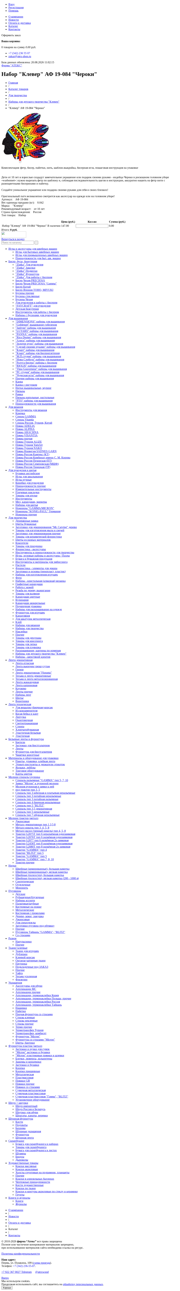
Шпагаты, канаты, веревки (31, 1115)
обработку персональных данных (83, 1284)
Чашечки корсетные (27, 754)
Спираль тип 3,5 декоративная (33, 808)
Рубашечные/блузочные (29, 897)
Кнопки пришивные (27, 1071)
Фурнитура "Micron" (27, 1036)
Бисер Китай (23, 286)
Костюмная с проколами (30, 913)
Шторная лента (24, 1137)
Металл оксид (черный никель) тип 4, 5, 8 (40, 830)
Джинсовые (22, 821)
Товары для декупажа (28, 637)
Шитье (19, 697)
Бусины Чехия (24, 299)
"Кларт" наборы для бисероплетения (37, 353)
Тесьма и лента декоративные (33, 675)
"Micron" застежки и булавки (32, 1052)
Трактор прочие (24, 862)
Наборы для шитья (26, 505)
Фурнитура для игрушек (30, 612)
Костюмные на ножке (28, 906)
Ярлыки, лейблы (25, 767)
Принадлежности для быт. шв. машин (38, 258)
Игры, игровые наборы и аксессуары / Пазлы (42, 555)
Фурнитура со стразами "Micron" (35, 1039)
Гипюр (19, 669)
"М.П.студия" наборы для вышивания (38, 356)
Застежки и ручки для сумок (32, 1049)
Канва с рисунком (26, 384)
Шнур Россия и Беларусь (30, 1109)
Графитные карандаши (29, 584)
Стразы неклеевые (26, 1020)
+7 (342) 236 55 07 (19, 53)
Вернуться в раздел (12, 239)
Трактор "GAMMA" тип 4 (31, 849)
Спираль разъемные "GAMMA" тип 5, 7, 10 (41, 780)
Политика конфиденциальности (20, 1253)
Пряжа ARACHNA (26, 432)
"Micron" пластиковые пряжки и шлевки (39, 1055)
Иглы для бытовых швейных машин (37, 251)
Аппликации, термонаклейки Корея (37, 995)
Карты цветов (23, 773)
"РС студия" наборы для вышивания (37, 372)
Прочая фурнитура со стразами (34, 1014)
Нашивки (21, 1007)
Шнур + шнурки (18, 1102)
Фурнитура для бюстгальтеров (33, 751)
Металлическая (24, 1074)
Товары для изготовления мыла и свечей (39, 530)
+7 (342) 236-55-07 (24, 1265)
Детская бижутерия (27, 308)
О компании (15, 16)
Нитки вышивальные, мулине (33, 387)
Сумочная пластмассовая (30, 1093)
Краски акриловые (26, 1169)
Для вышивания (18, 318)
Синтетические (24, 881)
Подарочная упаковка (28, 606)
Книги (19, 1200)
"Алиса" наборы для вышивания (35, 340)
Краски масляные (26, 1166)
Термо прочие (23, 1026)
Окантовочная (24, 720)
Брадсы (19, 1156)
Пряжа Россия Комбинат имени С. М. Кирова (42, 457)
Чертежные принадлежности (32, 1181)
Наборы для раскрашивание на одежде (38, 609)
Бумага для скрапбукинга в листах (36, 1150)
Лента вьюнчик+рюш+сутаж (32, 666)
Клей (18, 622)
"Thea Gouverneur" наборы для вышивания (41, 368)
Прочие (20, 928)
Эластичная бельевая (28, 732)
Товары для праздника (28, 546)
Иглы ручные (23, 479)
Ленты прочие (24, 691)
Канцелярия (22, 615)
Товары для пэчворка (28, 647)
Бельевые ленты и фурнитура (26, 739)
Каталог (13, 26)
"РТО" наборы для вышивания (34, 400)
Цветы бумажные (25, 523)
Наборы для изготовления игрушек (36, 574)
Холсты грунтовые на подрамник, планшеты (42, 1172)
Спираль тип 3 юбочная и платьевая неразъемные (45, 792)
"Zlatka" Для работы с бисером (33, 277)
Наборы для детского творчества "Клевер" (33, 101)
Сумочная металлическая (30, 1090)
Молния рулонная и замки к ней (34, 786)
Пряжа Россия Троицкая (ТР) (32, 467)
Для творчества (17, 95)
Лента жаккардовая (27, 682)
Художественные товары (23, 1162)
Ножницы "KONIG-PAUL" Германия (37, 511)
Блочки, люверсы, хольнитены (33, 1058)
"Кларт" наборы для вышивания (34, 349)
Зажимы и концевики (28, 1061)
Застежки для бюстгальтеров (32, 745)
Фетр (18, 577)
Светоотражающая (26, 723)
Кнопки (20, 1068)
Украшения (15, 982)
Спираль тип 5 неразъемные (32, 811)
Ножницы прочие (26, 514)
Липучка (20, 716)
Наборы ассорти (25, 900)
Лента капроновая (26, 685)
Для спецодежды (25, 922)
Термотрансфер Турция (29, 1030)
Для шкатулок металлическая (32, 618)
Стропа (19, 726)
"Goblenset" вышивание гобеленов (36, 324)
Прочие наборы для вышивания (34, 378)
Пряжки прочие (24, 1083)
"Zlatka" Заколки (25, 267)
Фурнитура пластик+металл (25, 1045)
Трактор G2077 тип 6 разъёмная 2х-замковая (42, 840)
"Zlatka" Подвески (26, 270)
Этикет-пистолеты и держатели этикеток (40, 764)
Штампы (20, 1153)
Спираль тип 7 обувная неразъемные (37, 815)
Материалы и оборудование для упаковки (33, 758)
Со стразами (22, 935)
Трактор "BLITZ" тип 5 (29, 852)
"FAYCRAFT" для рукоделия (32, 305)
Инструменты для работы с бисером (37, 312)
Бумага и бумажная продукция (33, 558)
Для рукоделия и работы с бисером (36, 302)
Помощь (13, 10)
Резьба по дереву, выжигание (32, 590)
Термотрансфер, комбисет (30, 1033)
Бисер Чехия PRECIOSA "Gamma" (36, 283)
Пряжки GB (22, 1080)
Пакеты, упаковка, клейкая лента (35, 761)
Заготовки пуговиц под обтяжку (34, 925)
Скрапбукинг (16, 1140)
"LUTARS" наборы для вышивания (36, 331)
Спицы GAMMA (25, 416)
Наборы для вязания (27, 625)
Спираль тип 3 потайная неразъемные (38, 796)
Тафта (19, 973)
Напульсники (23, 941)
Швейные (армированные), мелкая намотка (41, 871)
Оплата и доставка (19, 22)
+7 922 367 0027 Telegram (16, 1271)
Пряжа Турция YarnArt (29, 444)
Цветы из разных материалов (33, 539)
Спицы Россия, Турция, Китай (33, 422)
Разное (12, 938)
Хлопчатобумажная (27, 729)
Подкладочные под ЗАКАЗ (31, 966)
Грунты (19, 1194)
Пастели (20, 565)
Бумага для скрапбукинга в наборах (36, 1143)
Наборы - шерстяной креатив (32, 656)
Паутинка (21, 963)
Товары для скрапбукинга (30, 1147)
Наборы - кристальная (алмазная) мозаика (40, 580)
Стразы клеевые (25, 1017)
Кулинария (21, 599)
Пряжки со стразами (27, 1087)
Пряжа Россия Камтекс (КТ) (32, 454)
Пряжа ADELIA (25, 425)
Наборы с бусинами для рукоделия (36, 315)
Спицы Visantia (24, 419)
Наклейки (21, 631)
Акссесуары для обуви (28, 985)
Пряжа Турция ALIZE (28, 441)
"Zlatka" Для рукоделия (29, 264)
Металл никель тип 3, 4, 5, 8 (32, 827)
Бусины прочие (24, 293)
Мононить (21, 887)
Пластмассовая (24, 1077)
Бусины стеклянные (27, 296)
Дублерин (21, 954)
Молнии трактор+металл (23, 818)
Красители (21, 542)
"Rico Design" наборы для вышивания (38, 337)
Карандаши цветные (27, 596)
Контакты (14, 29)
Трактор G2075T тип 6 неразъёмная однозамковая (45, 833)
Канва (19, 381)
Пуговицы (14, 890)
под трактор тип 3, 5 (27, 789)
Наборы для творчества (29, 628)
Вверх (5, 1277)
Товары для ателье (26, 495)
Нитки (12, 865)
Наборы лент (23, 694)
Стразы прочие (24, 1023)
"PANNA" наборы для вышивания (36, 334)
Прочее (19, 634)
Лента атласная (24, 663)
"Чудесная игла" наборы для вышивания (39, 375)
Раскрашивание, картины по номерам (38, 650)
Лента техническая (19, 704)
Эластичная (22, 735)
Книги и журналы (19, 1197)
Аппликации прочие (27, 992)
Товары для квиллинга (29, 641)
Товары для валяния (27, 593)
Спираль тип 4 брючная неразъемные (37, 802)
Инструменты (23, 498)
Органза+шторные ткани (30, 960)
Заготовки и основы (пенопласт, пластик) (40, 571)
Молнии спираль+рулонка (24, 777)
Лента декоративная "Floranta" (33, 672)
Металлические (24, 909)
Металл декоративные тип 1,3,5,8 (35, 824)
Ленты (19, 748)
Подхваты (21, 1125)
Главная (13, 82)
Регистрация (16, 7)
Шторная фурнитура (20, 1118)
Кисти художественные (29, 1185)
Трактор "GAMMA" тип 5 (31, 856)
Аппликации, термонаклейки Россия (37, 1001)
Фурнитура (22, 1134)
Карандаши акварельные (30, 603)
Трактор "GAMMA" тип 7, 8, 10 (34, 859)
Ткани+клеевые (17, 947)
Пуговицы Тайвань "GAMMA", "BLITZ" (40, 932)
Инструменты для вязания (31, 410)
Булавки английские (27, 473)
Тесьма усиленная (26, 976)
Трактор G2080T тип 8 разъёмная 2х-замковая (42, 846)
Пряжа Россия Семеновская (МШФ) (37, 463)
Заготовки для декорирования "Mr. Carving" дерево (46, 527)
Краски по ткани (25, 1188)
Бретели (20, 742)
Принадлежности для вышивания (35, 403)
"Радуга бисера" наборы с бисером (36, 362)
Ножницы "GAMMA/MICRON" (34, 508)
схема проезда (41, 1262)
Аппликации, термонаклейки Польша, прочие (43, 998)
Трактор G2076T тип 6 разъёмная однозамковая (43, 837)
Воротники (22, 701)
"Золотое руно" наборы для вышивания (39, 343)
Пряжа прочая (23, 438)
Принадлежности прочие (30, 486)
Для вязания (15, 406)
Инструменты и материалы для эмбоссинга (41, 561)
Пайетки (20, 1011)
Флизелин (21, 979)
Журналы (21, 1204)
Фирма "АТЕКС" (11, 65)
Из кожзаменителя (26, 710)
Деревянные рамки (26, 520)
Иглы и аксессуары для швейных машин (32, 248)
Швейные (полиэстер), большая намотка (39, 875)
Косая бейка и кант (26, 713)
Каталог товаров (18, 89)
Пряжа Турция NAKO (28, 448)
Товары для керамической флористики (38, 536)
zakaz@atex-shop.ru (19, 56)
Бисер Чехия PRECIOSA (30, 280)
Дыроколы (21, 1159)
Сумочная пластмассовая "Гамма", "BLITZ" (41, 1096)
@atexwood (42, 1271)
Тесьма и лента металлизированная (36, 678)
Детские (20, 894)
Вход (11, 4)
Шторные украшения (28, 1131)
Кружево (20, 688)
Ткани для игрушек (27, 951)
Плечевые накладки (27, 492)
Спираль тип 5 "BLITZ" (29, 805)
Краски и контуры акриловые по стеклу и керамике (46, 1191)
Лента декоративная (20, 660)
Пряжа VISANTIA (26, 435)
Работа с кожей (24, 587)
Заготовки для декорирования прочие (38, 533)
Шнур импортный (26, 1106)
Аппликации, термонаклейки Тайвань (38, 1004)
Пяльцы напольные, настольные (34, 397)
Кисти (19, 1121)
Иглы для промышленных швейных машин (41, 255)
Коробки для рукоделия (29, 482)
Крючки (20, 413)
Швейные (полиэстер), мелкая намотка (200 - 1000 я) (47, 878)
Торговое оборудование (29, 770)
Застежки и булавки (27, 1064)
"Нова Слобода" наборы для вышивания (39, 359)
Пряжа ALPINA (25, 429)
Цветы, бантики (25, 1042)
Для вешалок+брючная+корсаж (34, 707)
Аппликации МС (25, 988)
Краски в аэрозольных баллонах (34, 1178)
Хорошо (7, 1287)
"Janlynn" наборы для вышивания (35, 327)
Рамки (19, 394)
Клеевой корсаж (25, 957)
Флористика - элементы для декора (36, 568)
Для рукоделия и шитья (22, 470)
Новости (13, 19)
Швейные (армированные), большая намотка (42, 868)
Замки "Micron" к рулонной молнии (37, 783)
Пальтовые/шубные (27, 903)
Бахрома (20, 1128)
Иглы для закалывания (29, 476)
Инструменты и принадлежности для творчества (44, 552)
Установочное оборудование (32, 1099)
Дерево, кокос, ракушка (29, 916)
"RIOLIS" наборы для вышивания (35, 365)
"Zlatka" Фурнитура (27, 274)
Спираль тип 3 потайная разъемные (36, 799)
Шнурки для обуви (26, 1112)
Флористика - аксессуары (30, 549)
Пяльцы (20, 391)
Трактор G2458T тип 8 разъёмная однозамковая (43, 843)
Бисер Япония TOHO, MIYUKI (34, 289)
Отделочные (22, 884)
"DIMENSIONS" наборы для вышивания (40, 321)
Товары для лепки (26, 644)
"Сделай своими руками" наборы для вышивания (45, 346)
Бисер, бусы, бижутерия (22, 261)
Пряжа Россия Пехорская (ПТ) (33, 460)
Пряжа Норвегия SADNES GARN (36, 451)
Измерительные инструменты (33, 489)
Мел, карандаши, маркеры (31, 501)
